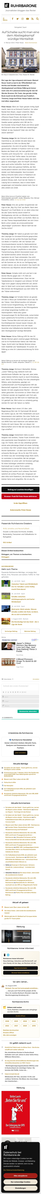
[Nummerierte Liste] (13, 692)
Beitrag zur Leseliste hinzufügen (20, 490)
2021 (16, 1026)
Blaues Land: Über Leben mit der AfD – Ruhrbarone (22, 825)
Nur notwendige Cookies (20, 1182)
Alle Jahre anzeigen (9, 1035)
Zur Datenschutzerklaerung (13, 1170)
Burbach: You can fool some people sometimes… (22, 988)
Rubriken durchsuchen (11, 1030)
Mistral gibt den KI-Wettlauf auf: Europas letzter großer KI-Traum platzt (20, 917)
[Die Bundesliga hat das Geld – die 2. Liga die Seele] (5, 621)
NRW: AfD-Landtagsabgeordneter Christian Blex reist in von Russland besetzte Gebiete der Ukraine (22, 849)
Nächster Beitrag (30, 631)
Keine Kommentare (31, 42)
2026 (7, 1021)
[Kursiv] (6, 692)
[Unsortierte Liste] (15, 692)
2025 (16, 1021)
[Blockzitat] (18, 692)
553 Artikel (7, 542)
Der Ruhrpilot (8, 785)
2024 (25, 1021)
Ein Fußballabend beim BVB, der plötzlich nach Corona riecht (20, 789)
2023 (34, 1021)
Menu (5, 20)
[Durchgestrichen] (10, 692)
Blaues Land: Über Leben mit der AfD (16, 779)
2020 (25, 1026)
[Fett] (3, 692)
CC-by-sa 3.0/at (20, 199)
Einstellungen (20, 1188)
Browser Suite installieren (20, 973)
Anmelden (35, 679)
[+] (25, 692)
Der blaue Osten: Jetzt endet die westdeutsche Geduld (20, 912)
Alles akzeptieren (20, 1176)
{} (22, 692)
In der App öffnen (20, 503)
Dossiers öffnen (8, 1032)
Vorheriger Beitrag (11, 631)
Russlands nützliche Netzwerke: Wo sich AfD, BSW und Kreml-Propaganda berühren (21, 794)
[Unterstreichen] (8, 692)
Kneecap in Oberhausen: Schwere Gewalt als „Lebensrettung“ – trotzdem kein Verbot (20, 867)
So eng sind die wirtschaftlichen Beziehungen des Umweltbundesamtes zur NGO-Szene (22, 1062)
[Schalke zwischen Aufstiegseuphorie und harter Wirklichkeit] (5, 596)
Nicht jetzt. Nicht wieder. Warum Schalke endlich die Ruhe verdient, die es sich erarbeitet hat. (24, 611)
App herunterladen (20, 968)
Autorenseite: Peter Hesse (20, 510)
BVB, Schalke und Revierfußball (16, 529)
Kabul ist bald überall (12, 1074)
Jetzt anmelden (20, 753)
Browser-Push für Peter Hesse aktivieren (20, 496)
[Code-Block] (20, 692)
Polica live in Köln (10, 782)
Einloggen (5, 557)
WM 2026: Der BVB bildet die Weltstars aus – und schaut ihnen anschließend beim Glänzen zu (21, 859)
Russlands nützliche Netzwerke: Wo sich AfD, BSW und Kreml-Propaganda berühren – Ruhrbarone (20, 835)
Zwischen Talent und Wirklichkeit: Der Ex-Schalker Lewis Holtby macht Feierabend (24, 586)
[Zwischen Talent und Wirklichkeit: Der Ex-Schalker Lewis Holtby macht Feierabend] (5, 583)
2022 (7, 1026)
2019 (34, 1026)
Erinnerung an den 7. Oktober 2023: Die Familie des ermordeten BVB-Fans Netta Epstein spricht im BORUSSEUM (21, 774)
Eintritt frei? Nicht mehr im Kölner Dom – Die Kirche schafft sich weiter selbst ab (22, 1048)
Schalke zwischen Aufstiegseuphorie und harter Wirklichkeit (23, 599)
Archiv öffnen (20, 1016)
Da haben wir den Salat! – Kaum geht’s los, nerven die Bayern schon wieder (21, 768)
